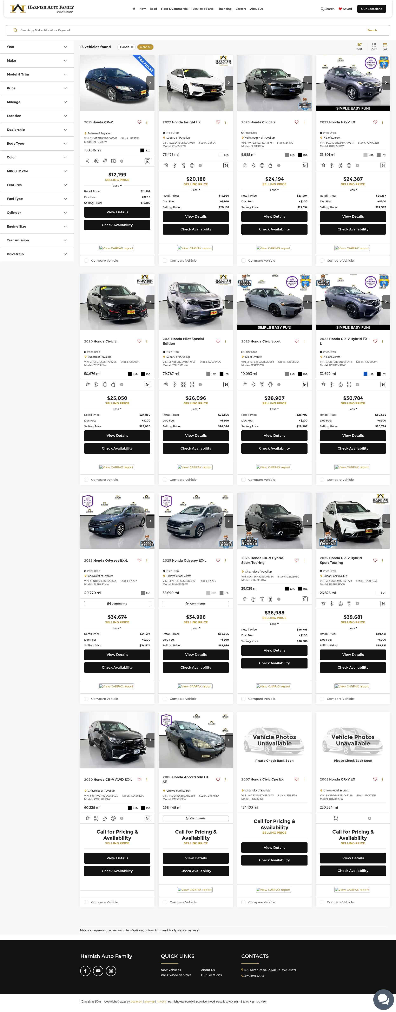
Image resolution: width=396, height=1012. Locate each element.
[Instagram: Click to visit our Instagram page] (111, 971)
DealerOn (136, 1001)
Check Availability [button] (117, 225)
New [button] (142, 8)
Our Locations (371, 9)
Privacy (161, 1001)
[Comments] (147, 161)
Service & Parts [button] (203, 8)
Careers (241, 8)
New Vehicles (171, 970)
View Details (117, 212)
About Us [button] (256, 8)
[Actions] (146, 122)
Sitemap (149, 1001)
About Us (208, 970)
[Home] (134, 8)
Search (372, 30)
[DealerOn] (90, 1001)
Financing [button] (225, 8)
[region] (117, 197)
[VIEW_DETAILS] (274, 740)
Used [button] (153, 8)
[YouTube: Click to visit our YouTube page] (98, 971)
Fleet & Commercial (175, 8)
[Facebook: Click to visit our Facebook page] (85, 971)
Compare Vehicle (104, 260)
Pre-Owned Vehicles (176, 975)
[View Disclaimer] (121, 161)
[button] (150, 83)
